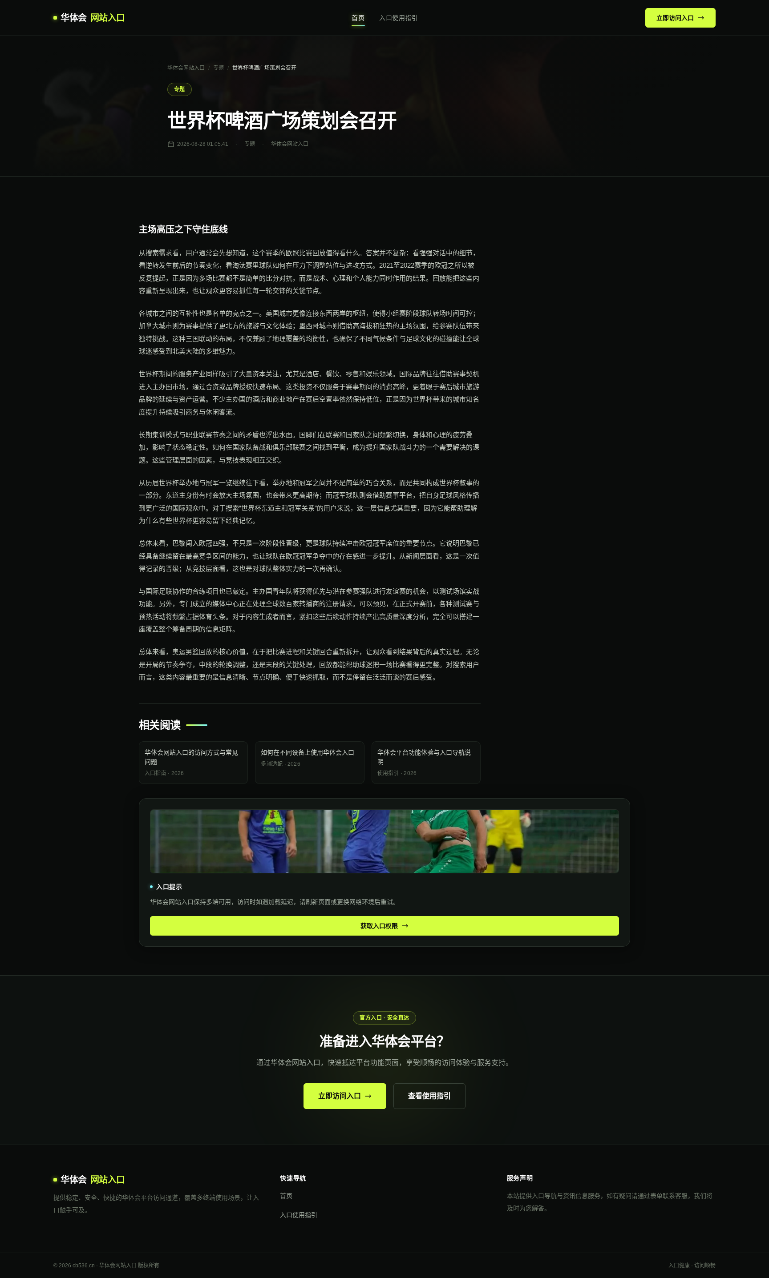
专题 (218, 68)
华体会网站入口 (186, 68)
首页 (358, 17)
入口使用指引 (398, 17)
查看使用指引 (429, 1096)
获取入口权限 (379, 925)
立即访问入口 (675, 17)
